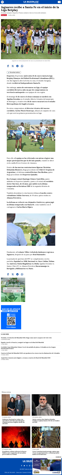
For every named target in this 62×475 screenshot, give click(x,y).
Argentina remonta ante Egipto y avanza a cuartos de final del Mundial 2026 (25, 358)
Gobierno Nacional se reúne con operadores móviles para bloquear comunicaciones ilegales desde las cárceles (13, 421)
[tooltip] (8, 66)
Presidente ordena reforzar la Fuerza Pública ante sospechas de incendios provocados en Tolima (14, 453)
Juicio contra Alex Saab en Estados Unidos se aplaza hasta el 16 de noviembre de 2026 (46, 421)
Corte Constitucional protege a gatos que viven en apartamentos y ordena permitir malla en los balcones (45, 453)
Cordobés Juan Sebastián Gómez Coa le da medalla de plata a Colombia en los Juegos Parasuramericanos (28, 347)
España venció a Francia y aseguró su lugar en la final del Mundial (22, 342)
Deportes (4, 15)
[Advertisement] (31, 374)
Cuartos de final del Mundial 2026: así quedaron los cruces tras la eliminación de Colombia (30, 353)
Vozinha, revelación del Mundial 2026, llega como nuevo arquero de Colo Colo (26, 338)
